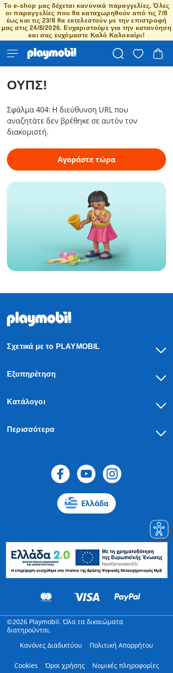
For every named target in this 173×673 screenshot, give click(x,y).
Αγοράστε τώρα (86, 159)
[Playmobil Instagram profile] (112, 474)
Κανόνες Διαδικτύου (51, 645)
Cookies (26, 665)
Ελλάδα (94, 503)
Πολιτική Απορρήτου (121, 645)
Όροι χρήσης (65, 665)
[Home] (52, 53)
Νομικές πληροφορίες (125, 665)
